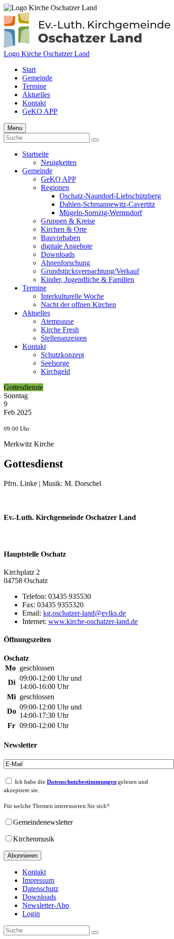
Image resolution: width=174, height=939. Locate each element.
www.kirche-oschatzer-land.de (93, 621)
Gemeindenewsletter (43, 822)
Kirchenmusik (33, 839)
